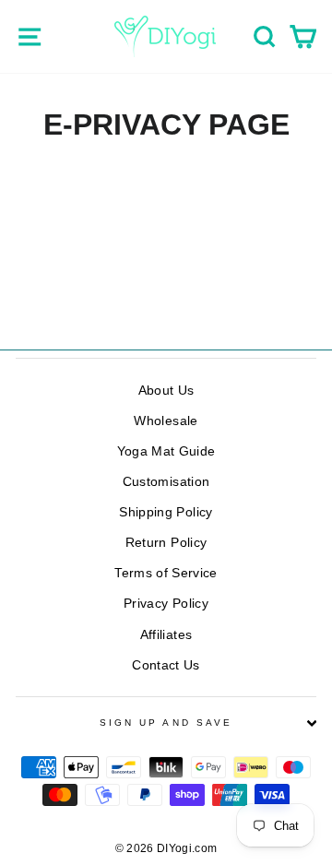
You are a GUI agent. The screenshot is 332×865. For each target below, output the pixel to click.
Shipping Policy (165, 512)
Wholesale (165, 421)
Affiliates (166, 635)
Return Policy (166, 543)
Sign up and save (166, 722)
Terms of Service (165, 573)
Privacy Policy (166, 603)
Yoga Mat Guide (166, 451)
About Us (166, 390)
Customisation (166, 482)
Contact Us (165, 665)
